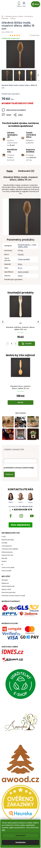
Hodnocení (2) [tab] (26, 170)
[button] (20, 397)
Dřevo (20, 264)
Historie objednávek (8, 586)
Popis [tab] (10, 170)
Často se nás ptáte (8, 567)
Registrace (5, 583)
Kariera (4, 561)
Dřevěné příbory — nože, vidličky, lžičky (27, 246)
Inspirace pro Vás (7, 555)
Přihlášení (5, 580)
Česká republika (24, 259)
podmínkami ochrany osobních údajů (19, 468)
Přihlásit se (9, 474)
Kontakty (4, 543)
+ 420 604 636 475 (22, 509)
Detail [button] (20, 402)
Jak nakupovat (7, 546)
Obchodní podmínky (8, 592)
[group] (20, 383)
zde (3, 830)
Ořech (20, 276)
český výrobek (23, 272)
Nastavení (20, 835)
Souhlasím (21, 842)
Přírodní (21, 254)
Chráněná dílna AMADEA (10, 549)
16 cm (20, 268)
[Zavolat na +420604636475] (19, 3)
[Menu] (35, 4)
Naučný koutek (6, 571)
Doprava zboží (6, 589)
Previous (3, 322)
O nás (4, 537)
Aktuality (4, 558)
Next (38, 322)
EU (2, 564)
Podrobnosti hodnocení (10, 38)
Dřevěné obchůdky (8, 540)
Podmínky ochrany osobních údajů (13, 595)
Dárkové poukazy (7, 552)
